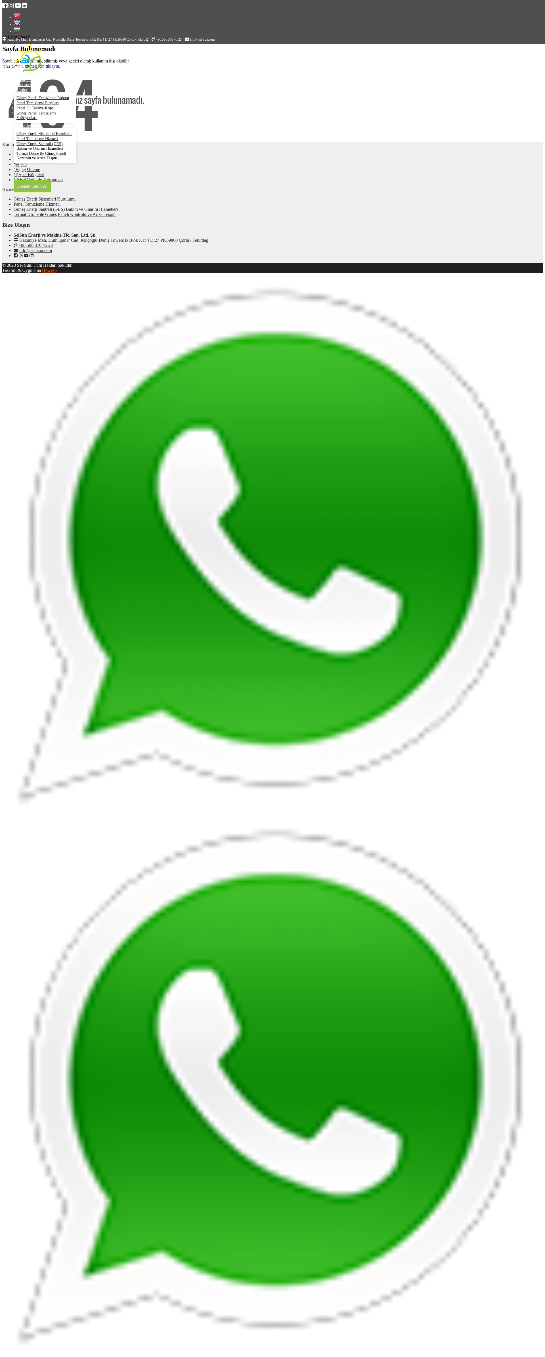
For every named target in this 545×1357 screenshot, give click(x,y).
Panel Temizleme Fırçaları (37, 103)
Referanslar (24, 165)
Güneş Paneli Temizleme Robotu (42, 98)
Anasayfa (22, 79)
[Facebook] (16, 255)
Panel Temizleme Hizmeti (37, 139)
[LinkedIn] (31, 255)
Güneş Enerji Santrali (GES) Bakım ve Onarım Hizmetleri (39, 146)
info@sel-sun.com (35, 250)
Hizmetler (22, 125)
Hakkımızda (24, 84)
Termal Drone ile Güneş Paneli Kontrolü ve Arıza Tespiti (41, 155)
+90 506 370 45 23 (35, 245)
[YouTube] (26, 255)
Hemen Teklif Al (32, 186)
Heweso (49, 270)
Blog (18, 176)
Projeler (21, 170)
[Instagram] (21, 255)
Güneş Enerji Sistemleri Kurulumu (44, 134)
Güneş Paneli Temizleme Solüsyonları (36, 115)
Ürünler (21, 89)
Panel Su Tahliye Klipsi (35, 108)
